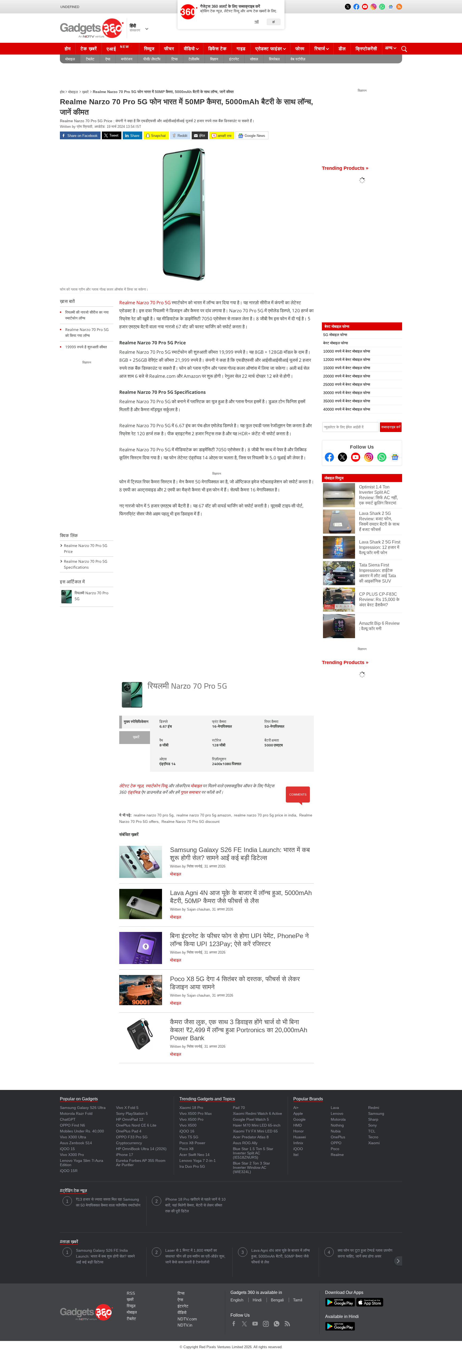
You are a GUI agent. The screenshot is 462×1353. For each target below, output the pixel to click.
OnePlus (338, 1137)
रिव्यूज (149, 48)
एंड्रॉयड (134, 792)
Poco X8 (186, 1149)
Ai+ (296, 1107)
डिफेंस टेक (217, 48)
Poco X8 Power (192, 1143)
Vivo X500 (188, 1125)
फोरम (300, 48)
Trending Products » (345, 168)
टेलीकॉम (193, 59)
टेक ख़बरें (88, 48)
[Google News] (394, 457)
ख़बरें (85, 92)
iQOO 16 (186, 1131)
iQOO (298, 1149)
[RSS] (399, 7)
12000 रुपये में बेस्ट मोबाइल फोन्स (346, 359)
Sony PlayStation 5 (132, 1113)
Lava (335, 1107)
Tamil (297, 1300)
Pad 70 (239, 1107)
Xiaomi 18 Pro (191, 1107)
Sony (372, 1125)
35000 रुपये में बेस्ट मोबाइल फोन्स (346, 401)
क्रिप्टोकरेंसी (366, 48)
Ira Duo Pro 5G (192, 1166)
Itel (295, 1154)
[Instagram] (368, 457)
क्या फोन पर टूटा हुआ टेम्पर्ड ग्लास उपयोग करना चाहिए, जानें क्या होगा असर (365, 1253)
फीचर (169, 48)
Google (299, 1119)
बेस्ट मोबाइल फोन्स (335, 343)
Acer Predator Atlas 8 (251, 1137)
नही (257, 22)
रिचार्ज (319, 48)
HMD (297, 1125)
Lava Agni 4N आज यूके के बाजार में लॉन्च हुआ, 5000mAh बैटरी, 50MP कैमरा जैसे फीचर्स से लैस (280, 1256)
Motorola (338, 1119)
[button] (398, 1261)
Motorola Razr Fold (76, 1113)
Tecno (373, 1137)
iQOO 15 (67, 1149)
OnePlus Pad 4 (128, 1131)
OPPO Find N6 (72, 1125)
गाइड (241, 48)
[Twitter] (342, 457)
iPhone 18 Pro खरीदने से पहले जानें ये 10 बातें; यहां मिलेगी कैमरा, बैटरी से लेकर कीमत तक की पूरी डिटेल (195, 1205)
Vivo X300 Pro (72, 1154)
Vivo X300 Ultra (73, 1137)
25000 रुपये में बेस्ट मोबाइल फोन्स (346, 384)
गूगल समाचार (190, 792)
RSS (131, 1293)
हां (273, 22)
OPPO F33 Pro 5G (132, 1137)
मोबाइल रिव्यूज (334, 478)
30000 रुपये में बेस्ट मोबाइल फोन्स (346, 393)
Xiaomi (374, 1143)
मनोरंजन (126, 59)
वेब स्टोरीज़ (298, 59)
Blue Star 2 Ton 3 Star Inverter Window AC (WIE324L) (251, 1167)
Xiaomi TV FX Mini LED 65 (255, 1131)
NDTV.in (185, 1325)
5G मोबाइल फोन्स (335, 335)
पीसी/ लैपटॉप (151, 59)
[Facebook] (329, 457)
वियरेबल (274, 59)
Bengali (277, 1300)
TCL (371, 1131)
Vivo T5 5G (188, 1137)
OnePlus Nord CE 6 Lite (136, 1125)
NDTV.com (187, 1319)
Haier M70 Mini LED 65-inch (256, 1125)
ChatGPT (68, 1119)
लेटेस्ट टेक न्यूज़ (131, 786)
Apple (298, 1113)
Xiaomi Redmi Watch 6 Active (257, 1113)
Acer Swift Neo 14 (194, 1154)
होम (68, 48)
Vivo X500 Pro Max (195, 1113)
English (236, 1300)
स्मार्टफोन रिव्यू (156, 786)
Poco (335, 1149)
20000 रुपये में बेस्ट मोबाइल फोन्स (346, 376)
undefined (69, 7)
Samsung (376, 1113)
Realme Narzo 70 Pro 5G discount (190, 821)
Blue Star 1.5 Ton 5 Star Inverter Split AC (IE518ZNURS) (253, 1153)
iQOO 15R (69, 1171)
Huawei (299, 1137)
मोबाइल (70, 59)
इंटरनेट (234, 59)
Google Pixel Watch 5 (251, 1119)
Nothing (337, 1125)
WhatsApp (276, 1322)
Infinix (298, 1143)
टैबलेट (90, 59)
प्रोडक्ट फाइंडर (268, 48)
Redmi (373, 1107)
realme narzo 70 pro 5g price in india (265, 815)
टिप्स (174, 59)
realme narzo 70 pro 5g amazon (203, 815)
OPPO (336, 1143)
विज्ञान (214, 59)
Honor (298, 1131)
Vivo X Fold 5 (127, 1107)
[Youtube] (355, 457)
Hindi (257, 1300)
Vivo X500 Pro (191, 1119)
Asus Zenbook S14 (76, 1143)
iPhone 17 (124, 1154)
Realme (337, 1154)
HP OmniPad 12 (129, 1119)
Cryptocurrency (129, 1143)
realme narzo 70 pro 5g (154, 815)
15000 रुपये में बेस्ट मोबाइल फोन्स (346, 368)
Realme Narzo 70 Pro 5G (145, 302)
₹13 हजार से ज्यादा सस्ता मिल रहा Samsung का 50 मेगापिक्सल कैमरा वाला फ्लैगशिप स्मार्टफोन (108, 1202)
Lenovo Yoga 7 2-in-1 (197, 1160)
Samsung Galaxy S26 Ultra (83, 1107)
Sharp (373, 1119)
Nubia (336, 1131)
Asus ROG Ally (245, 1143)
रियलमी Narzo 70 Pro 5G (187, 687)
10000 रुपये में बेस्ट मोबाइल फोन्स (346, 351)
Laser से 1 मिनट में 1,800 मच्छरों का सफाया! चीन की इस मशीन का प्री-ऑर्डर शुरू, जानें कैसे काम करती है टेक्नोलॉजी (195, 1256)
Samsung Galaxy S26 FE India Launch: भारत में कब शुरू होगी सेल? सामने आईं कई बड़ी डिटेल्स (105, 1256)
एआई (118, 48)
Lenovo (337, 1113)
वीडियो (189, 48)
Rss (287, 1322)
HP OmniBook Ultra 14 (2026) (141, 1149)
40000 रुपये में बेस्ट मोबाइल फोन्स (346, 409)
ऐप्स (107, 59)
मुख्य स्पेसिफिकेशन (136, 722)
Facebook (233, 1322)
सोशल (254, 59)
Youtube (255, 1322)
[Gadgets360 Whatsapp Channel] (381, 457)
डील (341, 48)
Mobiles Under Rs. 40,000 (82, 1131)
